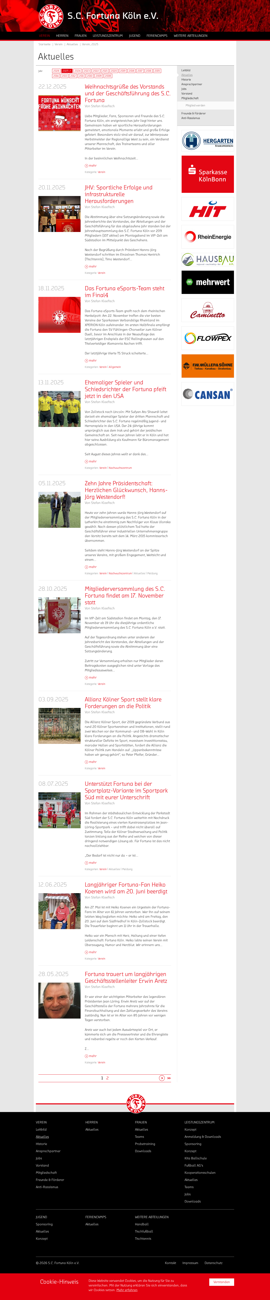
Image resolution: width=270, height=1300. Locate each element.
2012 (73, 76)
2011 (81, 76)
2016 (148, 71)
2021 (105, 71)
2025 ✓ (67, 71)
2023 (87, 71)
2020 (114, 71)
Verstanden (221, 1282)
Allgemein (115, 367)
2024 (78, 71)
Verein (101, 172)
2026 (56, 71)
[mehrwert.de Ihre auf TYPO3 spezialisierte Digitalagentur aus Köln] (207, 282)
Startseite (44, 44)
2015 (157, 71)
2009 (99, 76)
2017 (140, 71)
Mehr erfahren (127, 1290)
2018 (131, 71)
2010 (89, 76)
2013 (64, 76)
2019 (123, 71)
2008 (108, 76)
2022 (96, 71)
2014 (56, 76)
